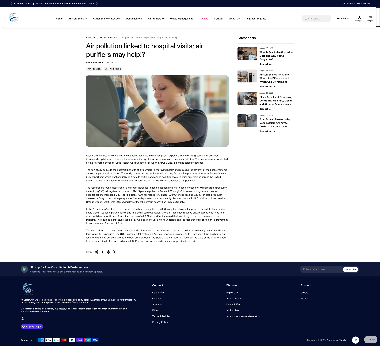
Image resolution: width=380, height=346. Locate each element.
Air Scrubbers (234, 298)
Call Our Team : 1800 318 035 (356, 3)
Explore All (232, 292)
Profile (304, 298)
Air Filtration (94, 69)
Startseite (90, 37)
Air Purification (113, 69)
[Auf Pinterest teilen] (108, 252)
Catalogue (158, 292)
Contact (156, 298)
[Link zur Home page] (28, 288)
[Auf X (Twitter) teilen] (114, 252)
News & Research (108, 37)
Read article (265, 64)
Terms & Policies (161, 316)
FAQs (155, 310)
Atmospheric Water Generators (243, 316)
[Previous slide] (11, 3)
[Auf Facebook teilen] (102, 252)
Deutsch (341, 18)
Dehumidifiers (234, 304)
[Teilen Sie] (96, 252)
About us (157, 304)
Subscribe (350, 269)
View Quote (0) (378, 17)
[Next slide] (97, 3)
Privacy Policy (160, 322)
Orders (304, 292)
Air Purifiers (232, 310)
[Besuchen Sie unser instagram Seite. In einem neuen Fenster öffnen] (22, 318)
